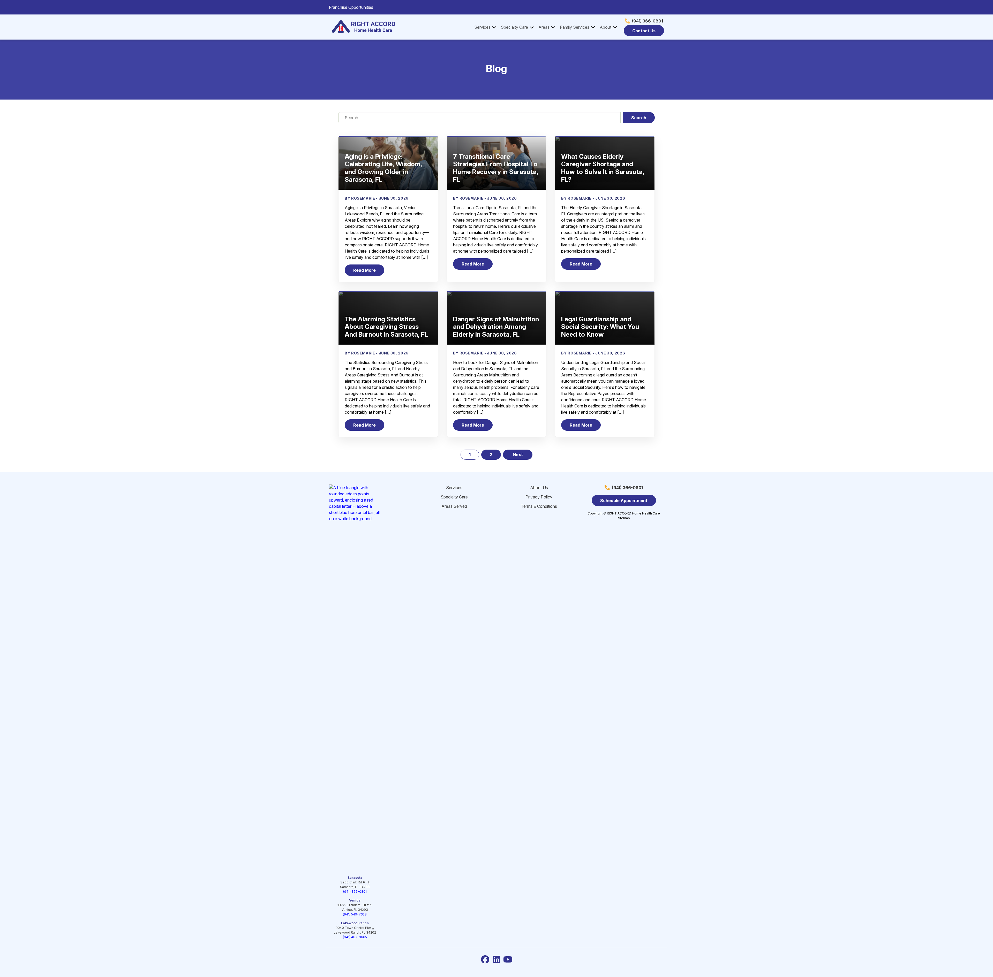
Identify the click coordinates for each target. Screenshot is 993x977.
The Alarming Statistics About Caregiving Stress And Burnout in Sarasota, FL (386, 326)
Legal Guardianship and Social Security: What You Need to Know (600, 326)
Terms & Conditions (539, 506)
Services (482, 27)
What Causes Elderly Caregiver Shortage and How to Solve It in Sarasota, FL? (602, 168)
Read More (368, 271)
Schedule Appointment (624, 500)
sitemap (624, 518)
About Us (539, 487)
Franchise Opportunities (351, 7)
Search (638, 117)
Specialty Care (514, 27)
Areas (544, 27)
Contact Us (644, 30)
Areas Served (454, 506)
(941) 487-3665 (355, 937)
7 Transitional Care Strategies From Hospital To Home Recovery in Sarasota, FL (495, 168)
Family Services (574, 27)
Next (518, 454)
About (605, 27)
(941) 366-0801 (647, 21)
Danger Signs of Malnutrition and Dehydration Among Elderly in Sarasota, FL (496, 326)
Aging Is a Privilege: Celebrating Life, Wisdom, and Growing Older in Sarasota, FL (383, 168)
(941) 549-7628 (355, 914)
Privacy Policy (538, 496)
